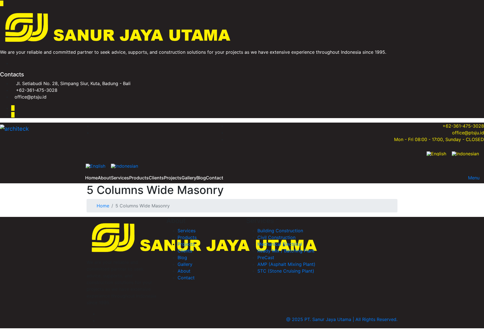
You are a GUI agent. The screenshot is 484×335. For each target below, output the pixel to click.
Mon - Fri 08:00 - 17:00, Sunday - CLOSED (439, 139)
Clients (156, 178)
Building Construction (280, 230)
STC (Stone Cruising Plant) (285, 271)
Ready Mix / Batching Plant (286, 251)
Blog (201, 178)
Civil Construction (276, 237)
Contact (214, 178)
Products (139, 178)
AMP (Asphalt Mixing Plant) (286, 264)
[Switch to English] (436, 153)
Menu (474, 178)
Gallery (189, 178)
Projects (173, 178)
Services (120, 178)
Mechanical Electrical (279, 244)
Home (91, 178)
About (104, 178)
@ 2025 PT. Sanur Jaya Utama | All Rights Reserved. (341, 319)
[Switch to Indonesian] (465, 153)
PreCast (265, 257)
